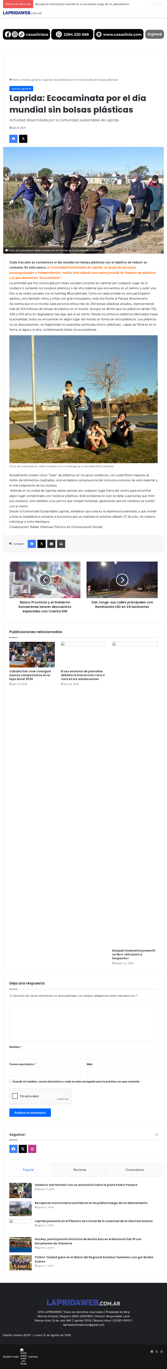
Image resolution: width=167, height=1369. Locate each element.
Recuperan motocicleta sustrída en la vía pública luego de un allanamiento (91, 1203)
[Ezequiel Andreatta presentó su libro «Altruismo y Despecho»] (135, 794)
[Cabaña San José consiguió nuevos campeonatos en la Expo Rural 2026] (32, 654)
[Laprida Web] (22, 12)
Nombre (15, 1046)
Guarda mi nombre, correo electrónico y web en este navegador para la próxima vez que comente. (76, 1081)
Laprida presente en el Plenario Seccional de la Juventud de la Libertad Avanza (85, 4)
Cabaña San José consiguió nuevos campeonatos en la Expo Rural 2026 (30, 675)
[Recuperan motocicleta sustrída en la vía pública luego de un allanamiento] (20, 1208)
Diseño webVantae (20, 1357)
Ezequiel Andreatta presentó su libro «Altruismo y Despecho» (133, 954)
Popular (28, 1170)
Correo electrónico (22, 1064)
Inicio (15, 79)
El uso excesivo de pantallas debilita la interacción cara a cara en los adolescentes (83, 675)
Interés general (31, 79)
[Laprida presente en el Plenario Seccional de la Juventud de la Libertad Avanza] (20, 1226)
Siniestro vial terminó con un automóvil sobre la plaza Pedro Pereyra (86, 1185)
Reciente (80, 1170)
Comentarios (135, 1170)
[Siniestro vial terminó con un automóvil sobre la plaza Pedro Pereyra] (20, 1190)
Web (89, 1064)
